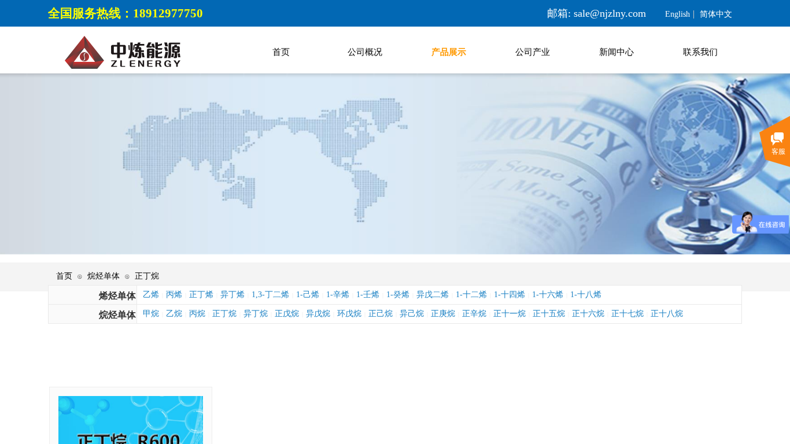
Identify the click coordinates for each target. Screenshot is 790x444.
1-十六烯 (547, 294)
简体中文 (716, 14)
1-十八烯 (585, 294)
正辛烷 (474, 313)
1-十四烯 (509, 294)
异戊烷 (318, 313)
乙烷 (174, 313)
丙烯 (174, 294)
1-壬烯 (367, 294)
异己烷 (412, 313)
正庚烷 (443, 313)
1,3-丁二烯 (270, 294)
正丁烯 (201, 294)
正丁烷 (147, 276)
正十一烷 (509, 313)
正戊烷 (287, 313)
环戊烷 (349, 313)
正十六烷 (588, 313)
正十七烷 (627, 313)
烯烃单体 (117, 296)
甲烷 (151, 313)
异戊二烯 (432, 294)
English (677, 14)
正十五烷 (549, 313)
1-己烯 (307, 294)
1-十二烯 (471, 294)
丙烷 (197, 313)
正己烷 (380, 313)
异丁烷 (255, 313)
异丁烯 (232, 294)
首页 (64, 276)
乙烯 (151, 294)
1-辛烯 (337, 294)
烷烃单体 (103, 276)
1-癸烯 (397, 294)
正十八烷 (667, 313)
